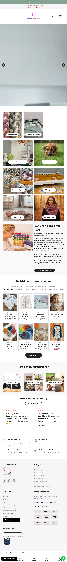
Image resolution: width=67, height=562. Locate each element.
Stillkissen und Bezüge (41, 481)
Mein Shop (10, 312)
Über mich (6, 496)
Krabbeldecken (38, 478)
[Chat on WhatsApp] (63, 558)
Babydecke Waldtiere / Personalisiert (25, 315)
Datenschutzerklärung (9, 508)
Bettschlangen (38, 470)
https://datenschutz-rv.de (13, 534)
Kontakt (5, 516)
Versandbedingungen (9, 510)
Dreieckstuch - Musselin (9, 345)
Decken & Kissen (39, 475)
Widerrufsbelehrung (9, 505)
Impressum (6, 499)
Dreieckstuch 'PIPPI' (57, 315)
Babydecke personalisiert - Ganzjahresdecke (9, 315)
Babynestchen (38, 484)
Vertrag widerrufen (11, 520)
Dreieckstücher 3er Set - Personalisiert (26, 345)
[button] (15, 302)
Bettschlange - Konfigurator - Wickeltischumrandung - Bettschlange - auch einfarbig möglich (42, 345)
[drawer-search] (52, 16)
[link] (12, 125)
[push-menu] (4, 16)
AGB (4, 502)
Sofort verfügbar (39, 473)
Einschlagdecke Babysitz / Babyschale (57, 345)
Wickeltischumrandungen (42, 487)
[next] (63, 65)
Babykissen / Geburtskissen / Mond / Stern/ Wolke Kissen (41, 315)
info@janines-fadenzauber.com (34, 5)
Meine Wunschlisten (9, 513)
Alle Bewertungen (33, 403)
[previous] (3, 65)
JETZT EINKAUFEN (45, 270)
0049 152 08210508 (42, 506)
